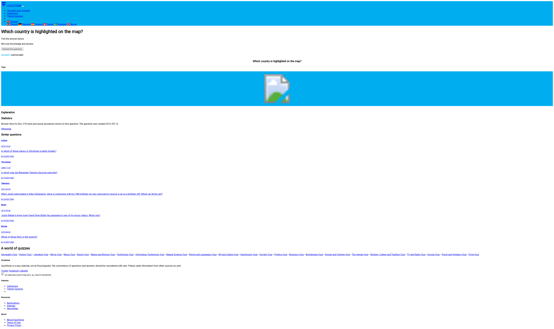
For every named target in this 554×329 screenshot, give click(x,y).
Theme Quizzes (15, 16)
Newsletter (12, 308)
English (14, 21)
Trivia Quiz (473, 254)
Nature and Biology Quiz (103, 254)
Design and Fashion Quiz (337, 254)
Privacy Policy (14, 325)
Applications (13, 303)
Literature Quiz (40, 254)
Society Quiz (266, 254)
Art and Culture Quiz (228, 254)
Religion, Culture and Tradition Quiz (387, 254)
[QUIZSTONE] (4, 5)
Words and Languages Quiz (203, 254)
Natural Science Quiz (176, 254)
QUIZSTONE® (14, 5)
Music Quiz (69, 254)
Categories (12, 13)
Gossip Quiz (433, 254)
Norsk (73, 24)
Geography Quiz (9, 254)
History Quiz (25, 254)
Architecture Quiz (314, 254)
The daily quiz (18, 10)
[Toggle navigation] (23, 6)
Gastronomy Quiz (249, 254)
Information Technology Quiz (149, 254)
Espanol (38, 24)
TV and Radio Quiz (416, 254)
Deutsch (26, 24)
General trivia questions (12, 49)
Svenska (61, 24)
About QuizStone (15, 319)
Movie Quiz (56, 254)
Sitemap (11, 305)
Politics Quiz (280, 254)
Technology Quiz (125, 254)
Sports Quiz (83, 254)
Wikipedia (6, 129)
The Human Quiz (360, 254)
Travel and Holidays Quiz (454, 254)
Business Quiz (296, 254)
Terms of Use (14, 322)
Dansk (49, 24)
